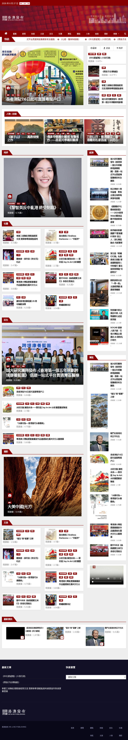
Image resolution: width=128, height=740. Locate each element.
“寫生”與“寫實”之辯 (24, 538)
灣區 (69, 34)
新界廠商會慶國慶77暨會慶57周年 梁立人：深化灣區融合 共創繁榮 (116, 236)
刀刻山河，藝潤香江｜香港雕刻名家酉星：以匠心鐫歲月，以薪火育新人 (62, 140)
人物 (88, 34)
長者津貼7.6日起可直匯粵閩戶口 (30, 392)
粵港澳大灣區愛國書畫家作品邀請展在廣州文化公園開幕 (26, 285)
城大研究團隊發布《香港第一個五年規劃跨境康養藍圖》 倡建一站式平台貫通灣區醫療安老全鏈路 (42, 375)
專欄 (115, 34)
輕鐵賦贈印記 (64, 305)
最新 (95, 48)
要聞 (24, 34)
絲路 (97, 34)
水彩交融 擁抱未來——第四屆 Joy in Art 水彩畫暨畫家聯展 (70, 262)
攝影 (106, 34)
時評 (120, 48)
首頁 (15, 34)
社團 (60, 34)
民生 (51, 34)
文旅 (42, 34)
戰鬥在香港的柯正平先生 (34, 628)
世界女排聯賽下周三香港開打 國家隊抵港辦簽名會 (42, 97)
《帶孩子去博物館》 (11, 682)
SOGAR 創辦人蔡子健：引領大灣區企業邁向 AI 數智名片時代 (116, 333)
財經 (33, 34)
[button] (125, 34)
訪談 (108, 48)
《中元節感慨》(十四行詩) (14, 676)
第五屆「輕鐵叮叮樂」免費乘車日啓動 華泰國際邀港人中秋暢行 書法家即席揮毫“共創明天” (116, 262)
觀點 (78, 34)
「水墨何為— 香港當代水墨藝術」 (30, 423)
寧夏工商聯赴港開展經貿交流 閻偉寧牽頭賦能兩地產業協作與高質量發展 (27, 239)
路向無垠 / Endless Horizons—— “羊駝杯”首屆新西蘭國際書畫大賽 (69, 239)
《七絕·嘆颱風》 (111, 628)
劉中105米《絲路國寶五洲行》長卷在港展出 (116, 548)
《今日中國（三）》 (24, 207)
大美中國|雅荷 (20, 506)
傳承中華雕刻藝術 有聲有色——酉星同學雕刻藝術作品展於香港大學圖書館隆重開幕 (23, 141)
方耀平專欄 (92, 54)
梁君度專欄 (11, 133)
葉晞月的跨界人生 (98, 140)
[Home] (6, 34)
